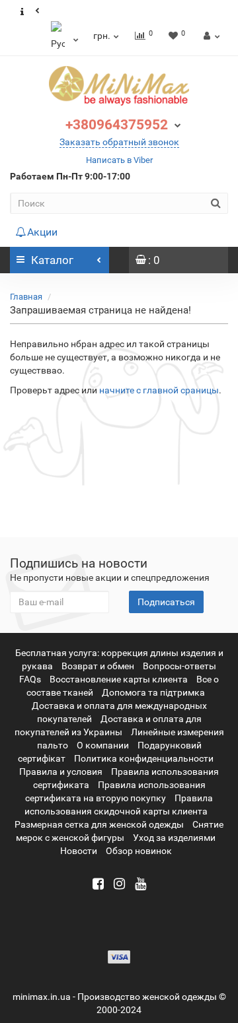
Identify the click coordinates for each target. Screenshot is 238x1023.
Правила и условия (60, 771)
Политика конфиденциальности (144, 758)
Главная (26, 297)
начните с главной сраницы (159, 390)
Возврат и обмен (97, 666)
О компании (103, 745)
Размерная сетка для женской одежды (99, 824)
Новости (78, 850)
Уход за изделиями (174, 837)
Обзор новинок (139, 850)
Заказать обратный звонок (119, 142)
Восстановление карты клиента (119, 679)
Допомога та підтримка (153, 692)
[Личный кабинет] (210, 36)
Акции (42, 232)
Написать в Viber (119, 160)
